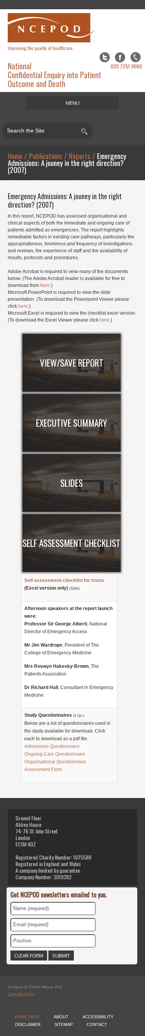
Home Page (27, 1016)
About (61, 1016)
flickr (135, 57)
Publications (45, 155)
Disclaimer (28, 1024)
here (45, 285)
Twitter (104, 57)
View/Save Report (71, 362)
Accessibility (97, 1016)
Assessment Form (43, 769)
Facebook (120, 57)
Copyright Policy (21, 994)
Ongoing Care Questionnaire (54, 754)
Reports (79, 155)
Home (15, 155)
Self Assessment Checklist (71, 543)
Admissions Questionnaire (52, 746)
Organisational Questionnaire (55, 761)
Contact (97, 1024)
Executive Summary (71, 422)
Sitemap (64, 1024)
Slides (71, 483)
